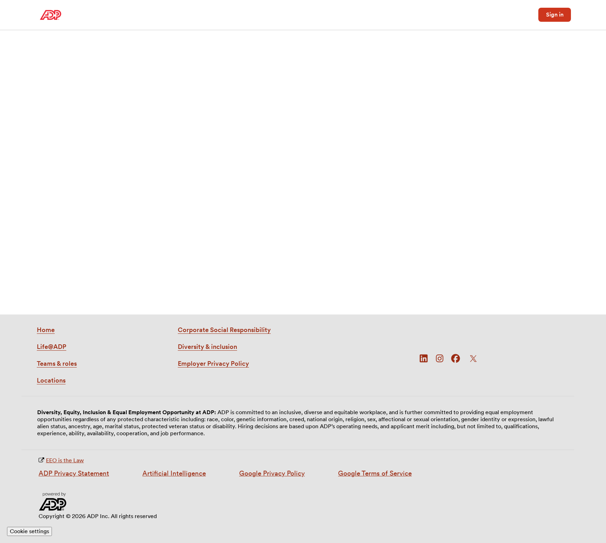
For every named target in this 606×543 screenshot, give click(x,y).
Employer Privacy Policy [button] (213, 363)
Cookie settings (29, 531)
